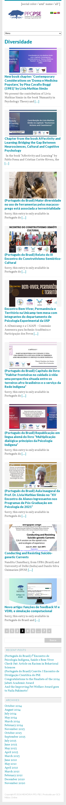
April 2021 (11, 768)
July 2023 (10, 741)
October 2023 (13, 733)
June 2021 (11, 760)
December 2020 (15, 779)
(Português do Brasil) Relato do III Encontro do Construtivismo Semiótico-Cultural (33, 258)
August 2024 (13, 710)
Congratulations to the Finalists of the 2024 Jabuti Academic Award (32, 681)
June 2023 (11, 745)
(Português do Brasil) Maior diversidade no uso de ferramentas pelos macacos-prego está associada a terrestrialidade (33, 204)
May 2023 (11, 748)
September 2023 (15, 737)
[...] (37, 102)
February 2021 (13, 775)
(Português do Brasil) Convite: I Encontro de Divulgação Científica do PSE (32, 673)
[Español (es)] (55, 12)
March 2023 (12, 756)
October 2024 (13, 706)
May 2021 (10, 764)
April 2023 (11, 752)
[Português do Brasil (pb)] (51, 12)
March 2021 (12, 772)
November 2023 (15, 729)
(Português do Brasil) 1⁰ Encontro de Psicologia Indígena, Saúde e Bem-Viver (29, 658)
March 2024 (12, 722)
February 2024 (14, 725)
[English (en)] (58, 12)
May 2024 (11, 718)
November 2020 (15, 783)
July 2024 (10, 714)
